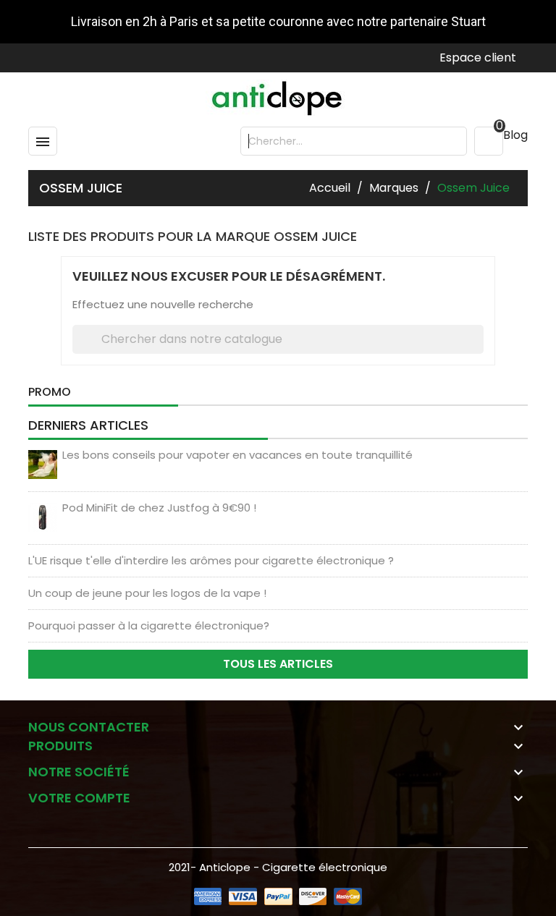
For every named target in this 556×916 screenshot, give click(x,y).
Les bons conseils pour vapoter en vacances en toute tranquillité (237, 454)
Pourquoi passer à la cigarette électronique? (148, 625)
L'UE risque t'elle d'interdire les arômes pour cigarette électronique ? (211, 560)
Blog (515, 135)
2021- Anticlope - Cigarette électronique (278, 867)
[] (479, 339)
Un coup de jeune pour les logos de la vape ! (147, 593)
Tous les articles (278, 664)
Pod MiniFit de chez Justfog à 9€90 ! (159, 507)
